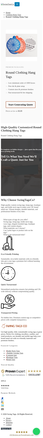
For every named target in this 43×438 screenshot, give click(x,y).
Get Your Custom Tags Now (11, 165)
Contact (9, 425)
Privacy (8, 420)
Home (8, 13)
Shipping (9, 423)
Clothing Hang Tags (13, 15)
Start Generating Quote (20, 104)
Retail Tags (11, 360)
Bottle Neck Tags (13, 351)
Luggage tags (12, 355)
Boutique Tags (12, 357)
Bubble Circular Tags (15, 353)
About (8, 418)
